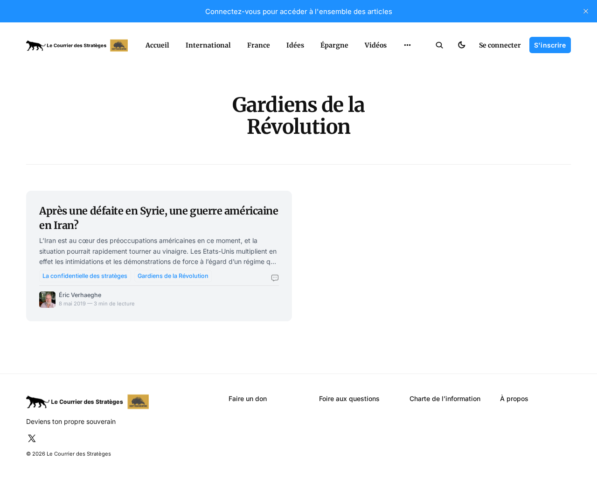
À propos (514, 398)
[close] (585, 11)
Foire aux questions (349, 398)
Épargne (334, 45)
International (208, 45)
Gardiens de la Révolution (173, 275)
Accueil (157, 45)
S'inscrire (550, 45)
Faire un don (248, 398)
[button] (439, 45)
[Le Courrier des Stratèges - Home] (77, 45)
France (258, 45)
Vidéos (376, 45)
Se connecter (500, 45)
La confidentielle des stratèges (84, 275)
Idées (295, 45)
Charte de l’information (445, 398)
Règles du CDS (408, 64)
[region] (407, 45)
